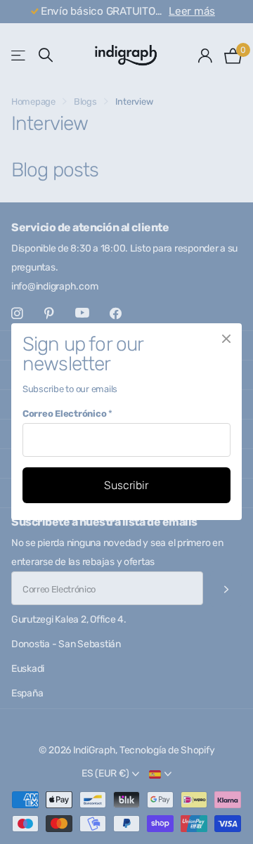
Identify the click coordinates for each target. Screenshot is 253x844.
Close (226, 338)
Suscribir (126, 485)
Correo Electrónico (67, 413)
